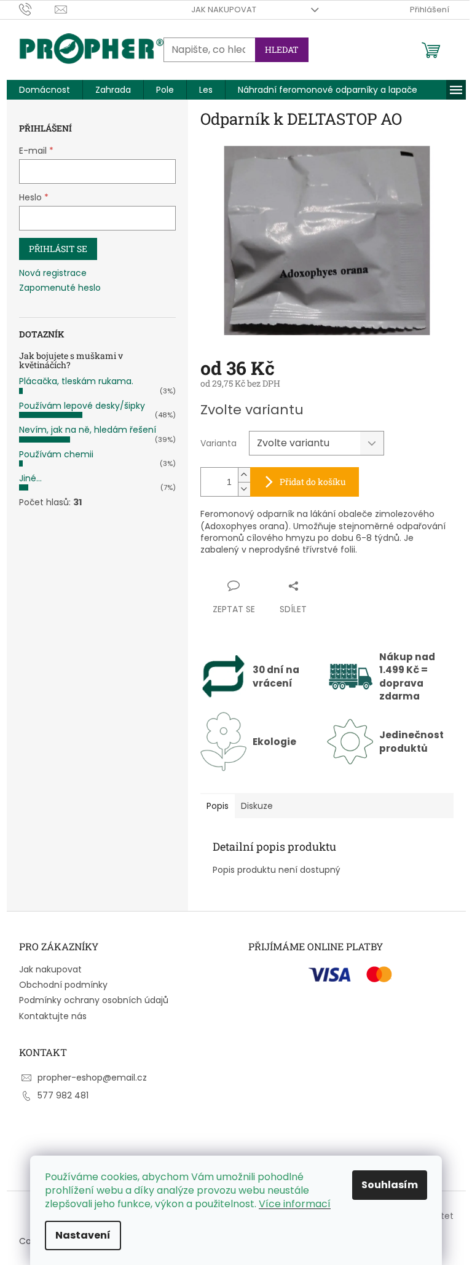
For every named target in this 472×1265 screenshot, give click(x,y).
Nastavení (83, 1235)
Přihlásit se (58, 248)
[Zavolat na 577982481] (37, 9)
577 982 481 (62, 1095)
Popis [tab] (217, 806)
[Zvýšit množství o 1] (244, 475)
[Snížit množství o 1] (244, 489)
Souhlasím (389, 1185)
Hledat (282, 49)
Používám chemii (56, 454)
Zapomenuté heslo (60, 288)
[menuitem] (44, 90)
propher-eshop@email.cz (92, 1077)
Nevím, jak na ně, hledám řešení (87, 430)
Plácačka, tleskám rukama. (76, 381)
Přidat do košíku (313, 481)
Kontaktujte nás (53, 1016)
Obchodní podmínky (63, 985)
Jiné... (30, 478)
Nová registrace (53, 273)
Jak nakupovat (223, 9)
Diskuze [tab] (257, 806)
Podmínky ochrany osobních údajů (93, 1000)
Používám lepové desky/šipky (82, 406)
